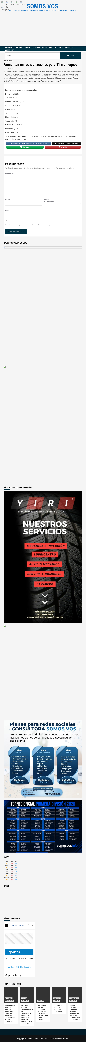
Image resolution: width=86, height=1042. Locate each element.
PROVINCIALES (27, 48)
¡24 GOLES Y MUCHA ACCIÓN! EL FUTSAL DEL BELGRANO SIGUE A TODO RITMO (43, 1011)
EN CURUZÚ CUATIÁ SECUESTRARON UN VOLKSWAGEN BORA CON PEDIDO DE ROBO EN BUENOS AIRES (27, 1013)
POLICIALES (46, 48)
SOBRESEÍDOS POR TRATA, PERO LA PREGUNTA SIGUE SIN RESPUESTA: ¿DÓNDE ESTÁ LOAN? (10, 1012)
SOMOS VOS (42, 6)
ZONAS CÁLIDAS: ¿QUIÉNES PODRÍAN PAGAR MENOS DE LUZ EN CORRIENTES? (75, 1011)
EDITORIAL (61, 48)
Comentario (9, 173)
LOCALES (19, 48)
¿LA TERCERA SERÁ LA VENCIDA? (59, 1008)
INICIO (7, 48)
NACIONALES (37, 48)
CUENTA (13, 48)
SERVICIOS (69, 48)
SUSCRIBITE (9, 50)
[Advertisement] (43, 30)
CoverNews (54, 1039)
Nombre (8, 199)
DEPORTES (54, 48)
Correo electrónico (49, 200)
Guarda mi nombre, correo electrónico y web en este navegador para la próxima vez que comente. (42, 225)
